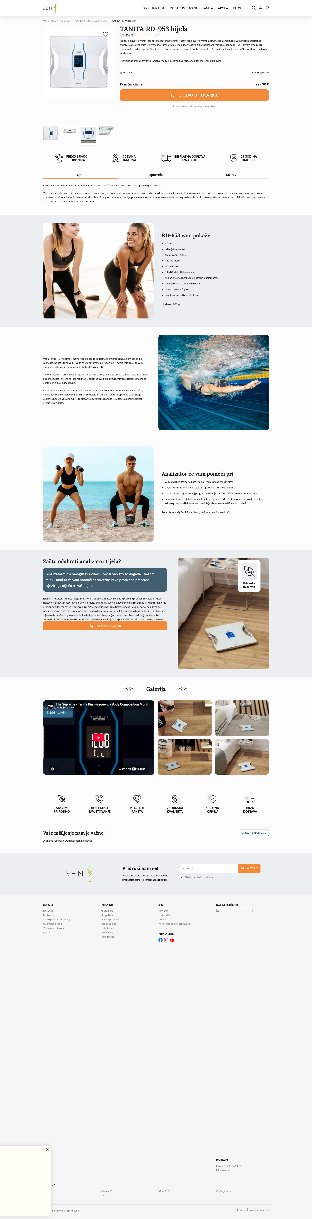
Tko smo (163, 910)
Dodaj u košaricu (199, 95)
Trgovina (64, 20)
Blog (237, 8)
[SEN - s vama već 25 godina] (50, 8)
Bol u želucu (107, 928)
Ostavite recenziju (253, 832)
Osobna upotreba (97, 20)
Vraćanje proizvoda (54, 928)
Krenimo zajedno (35, 1206)
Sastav (231, 175)
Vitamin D (164, 1191)
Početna (51, 20)
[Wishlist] (106, 34)
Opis (80, 175)
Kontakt (163, 919)
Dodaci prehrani (183, 8)
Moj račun (48, 914)
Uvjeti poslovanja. (206, 877)
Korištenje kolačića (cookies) (174, 923)
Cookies (241, 1209)
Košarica (48, 910)
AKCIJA (223, 8)
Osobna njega (154, 8)
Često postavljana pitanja (57, 919)
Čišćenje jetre (223, 1191)
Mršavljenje (107, 932)
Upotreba (156, 175)
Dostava (47, 932)
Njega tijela (107, 914)
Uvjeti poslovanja (52, 923)
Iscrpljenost (107, 936)
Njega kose (107, 910)
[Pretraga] (253, 8)
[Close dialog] (126, 1149)
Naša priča (164, 914)
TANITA (207, 8)
